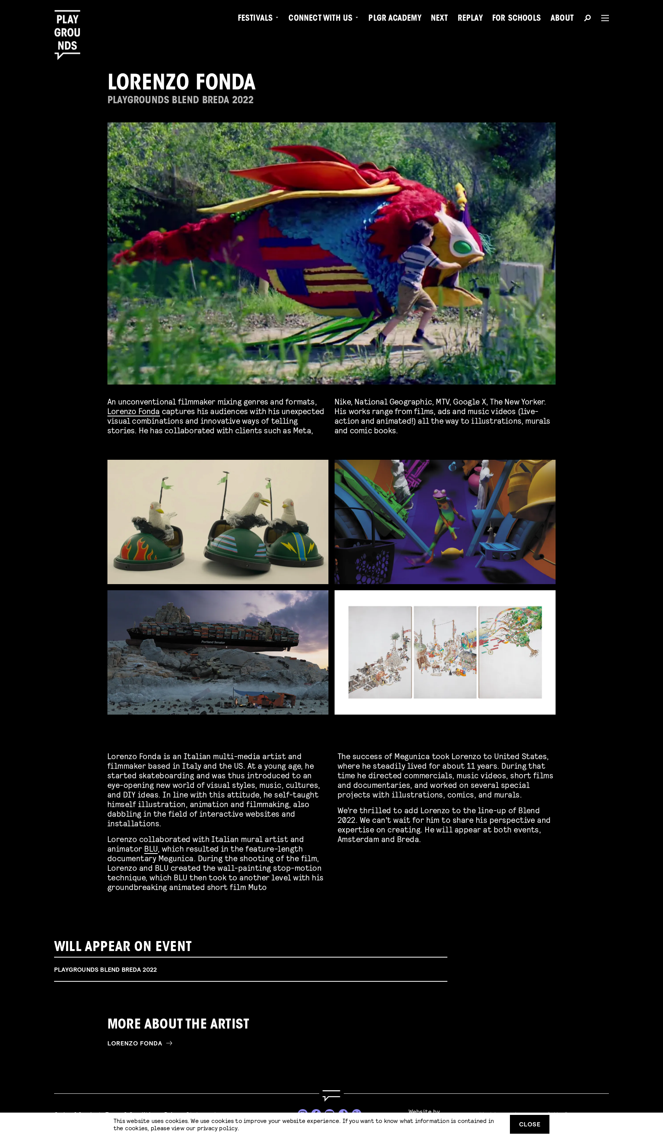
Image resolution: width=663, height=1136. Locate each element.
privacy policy (217, 1127)
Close (530, 1124)
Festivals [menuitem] (255, 19)
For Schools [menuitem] (516, 19)
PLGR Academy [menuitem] (394, 19)
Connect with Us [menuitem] (321, 19)
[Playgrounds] (70, 23)
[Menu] (602, 18)
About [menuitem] (562, 19)
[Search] (587, 19)
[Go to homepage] (331, 1096)
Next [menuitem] (439, 19)
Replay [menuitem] (470, 19)
